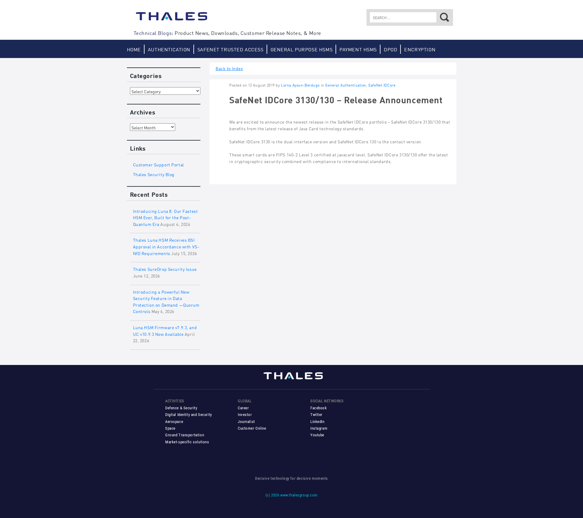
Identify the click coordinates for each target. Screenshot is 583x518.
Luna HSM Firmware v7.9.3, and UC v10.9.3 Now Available (165, 330)
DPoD (390, 49)
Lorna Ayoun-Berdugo (300, 84)
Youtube (317, 435)
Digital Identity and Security (188, 414)
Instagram (318, 428)
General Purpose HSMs (302, 49)
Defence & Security (181, 408)
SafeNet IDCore (381, 84)
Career (243, 408)
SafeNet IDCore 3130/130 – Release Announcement (336, 99)
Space (170, 428)
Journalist (246, 421)
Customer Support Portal (158, 164)
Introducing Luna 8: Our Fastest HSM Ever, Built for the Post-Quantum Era (165, 217)
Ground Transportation (184, 435)
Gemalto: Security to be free (172, 19)
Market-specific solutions (187, 442)
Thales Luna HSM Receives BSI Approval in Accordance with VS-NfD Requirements (166, 246)
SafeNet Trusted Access (230, 49)
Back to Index (229, 68)
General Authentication (345, 84)
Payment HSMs (358, 49)
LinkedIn (317, 421)
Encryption (419, 49)
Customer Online (252, 428)
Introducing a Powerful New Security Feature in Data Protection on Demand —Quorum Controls (166, 301)
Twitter (316, 414)
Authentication (169, 49)
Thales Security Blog (154, 174)
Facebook (318, 408)
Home (134, 49)
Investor (245, 414)
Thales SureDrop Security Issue (165, 268)
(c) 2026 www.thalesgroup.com (291, 495)
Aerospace (174, 421)
